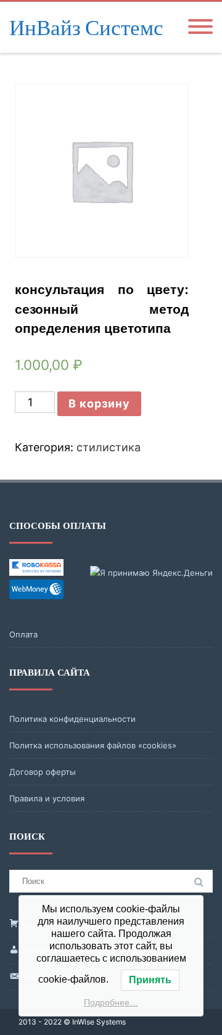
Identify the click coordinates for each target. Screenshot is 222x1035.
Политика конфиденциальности (72, 719)
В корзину (99, 403)
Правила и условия (46, 798)
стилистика (108, 447)
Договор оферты (42, 772)
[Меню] (200, 27)
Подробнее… (111, 1002)
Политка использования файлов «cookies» (92, 745)
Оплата (23, 634)
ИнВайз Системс (86, 27)
